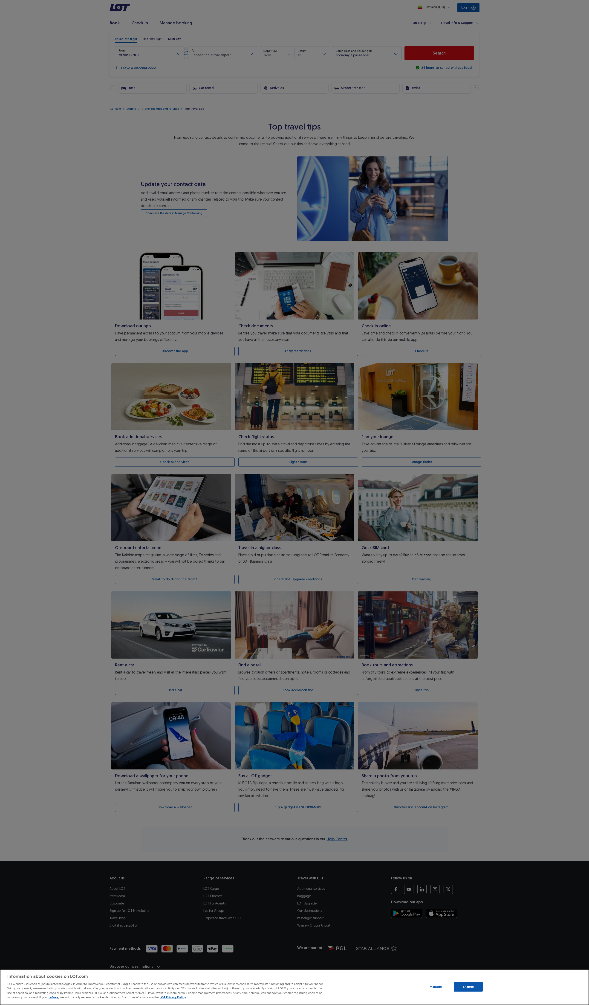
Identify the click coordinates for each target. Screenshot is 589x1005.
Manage (436, 986)
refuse (53, 997)
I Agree (468, 986)
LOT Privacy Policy (173, 997)
